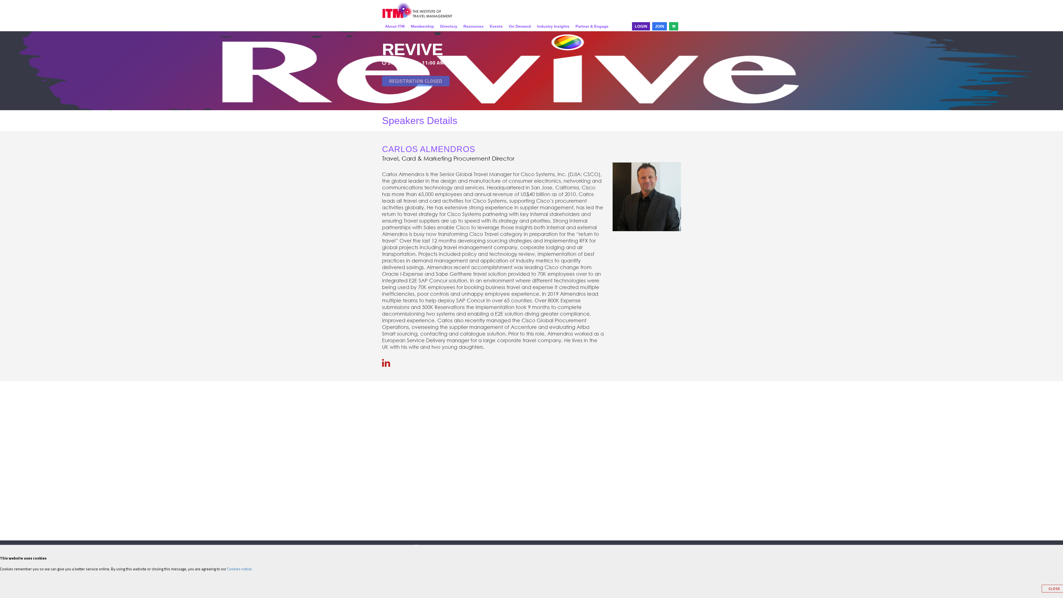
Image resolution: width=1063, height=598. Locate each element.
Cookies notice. (239, 569)
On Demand (520, 26)
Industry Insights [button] (553, 26)
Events (496, 26)
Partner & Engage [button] (592, 26)
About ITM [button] (395, 26)
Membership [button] (422, 26)
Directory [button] (448, 26)
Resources (473, 26)
